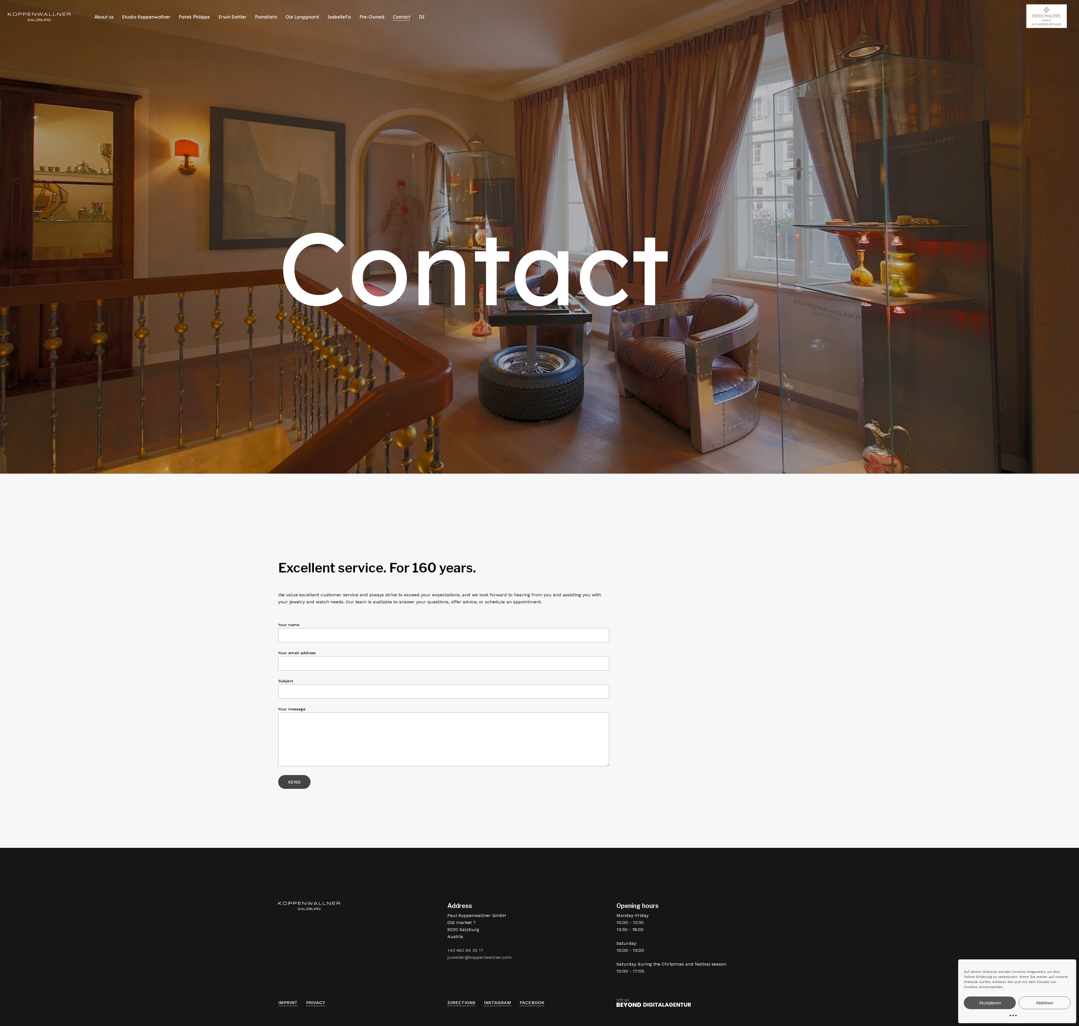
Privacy (315, 1002)
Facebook (532, 1002)
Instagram (497, 1002)
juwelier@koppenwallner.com (479, 957)
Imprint (288, 1002)
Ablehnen (1044, 1002)
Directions (461, 1002)
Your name (288, 624)
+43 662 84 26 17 (465, 950)
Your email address (297, 653)
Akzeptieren (990, 1002)
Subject (285, 681)
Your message (291, 709)
